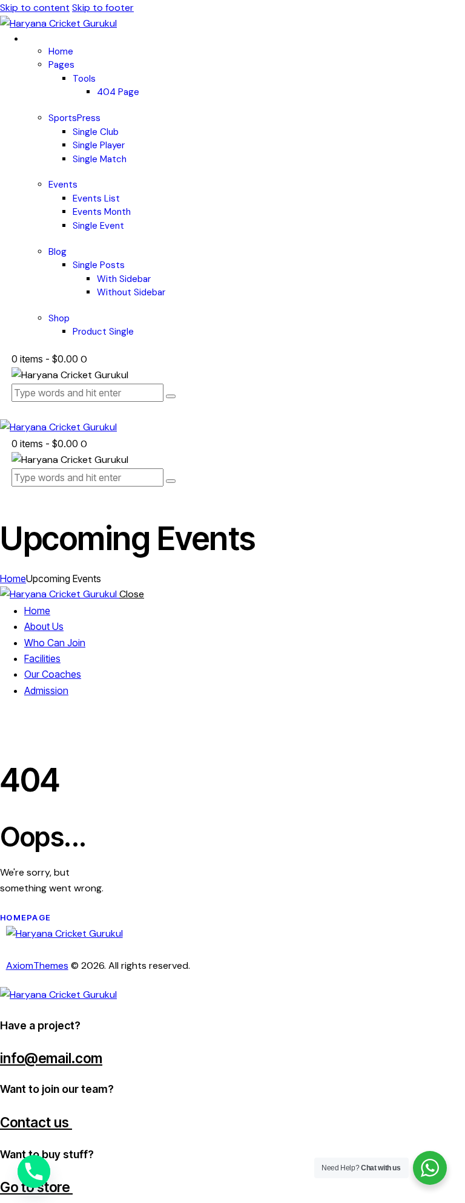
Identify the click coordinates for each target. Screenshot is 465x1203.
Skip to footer (103, 7)
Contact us (36, 1122)
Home (13, 578)
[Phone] (34, 1171)
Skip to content (35, 7)
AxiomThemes (37, 965)
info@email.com (51, 1058)
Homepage (25, 917)
